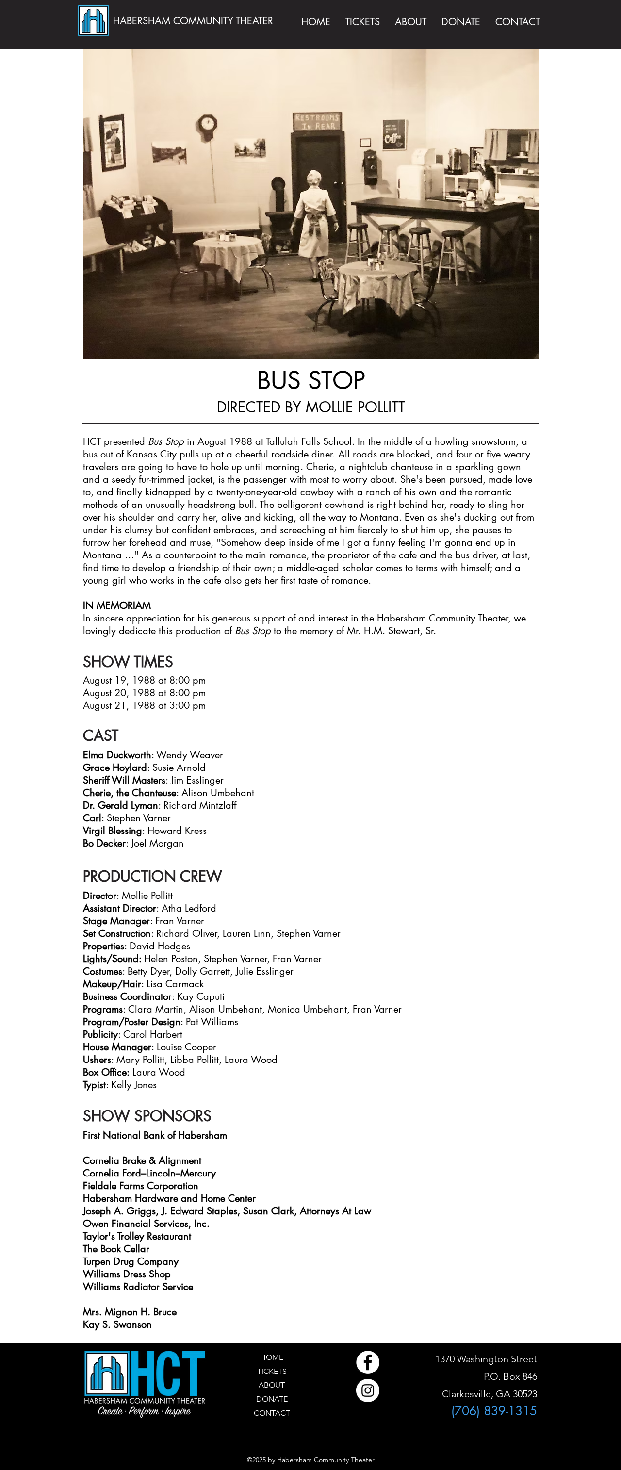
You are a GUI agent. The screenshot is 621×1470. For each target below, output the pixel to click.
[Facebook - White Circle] (367, 1362)
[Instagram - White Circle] (367, 1390)
